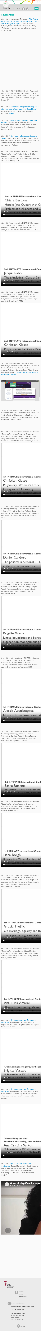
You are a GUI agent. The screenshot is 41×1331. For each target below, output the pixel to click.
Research (21, 1292)
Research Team (23, 1296)
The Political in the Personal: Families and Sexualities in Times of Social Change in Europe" (20, 21)
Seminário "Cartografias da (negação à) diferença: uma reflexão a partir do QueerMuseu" (20, 108)
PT (14, 8)
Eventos (22, 1326)
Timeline (21, 1294)
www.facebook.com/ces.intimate (25, 1306)
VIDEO (11, 113)
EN (18, 8)
